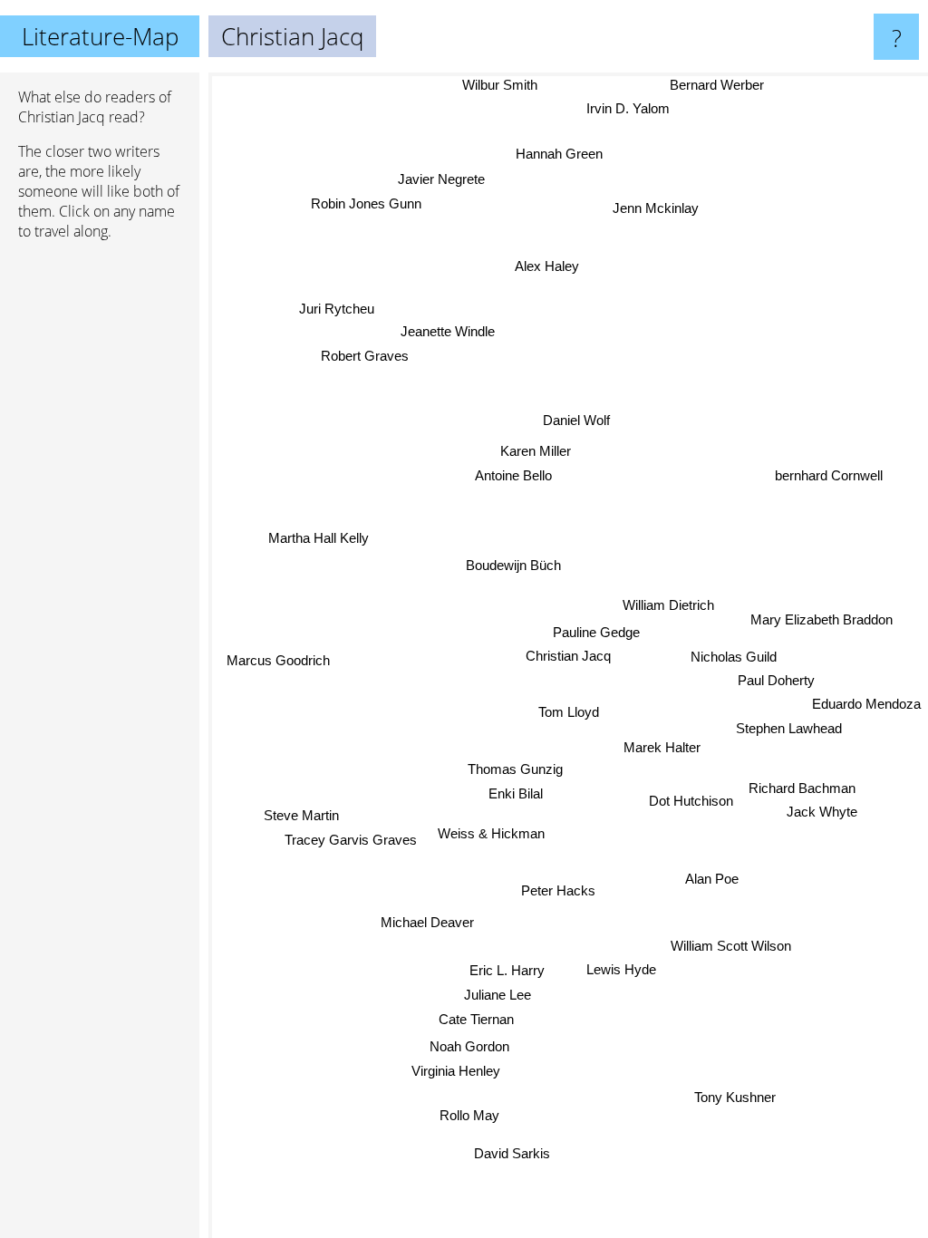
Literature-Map (100, 36)
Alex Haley (546, 266)
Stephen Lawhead (789, 726)
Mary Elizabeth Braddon (821, 621)
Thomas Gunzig (514, 769)
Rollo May (468, 1114)
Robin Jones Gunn (366, 203)
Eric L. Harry (507, 970)
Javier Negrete (441, 179)
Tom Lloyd (568, 712)
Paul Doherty (776, 678)
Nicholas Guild (734, 655)
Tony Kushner (734, 1099)
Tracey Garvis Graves (351, 839)
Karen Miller (534, 451)
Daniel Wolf (576, 420)
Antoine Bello (513, 475)
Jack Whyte (822, 809)
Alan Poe (713, 877)
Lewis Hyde (620, 967)
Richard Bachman (802, 785)
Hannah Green (560, 153)
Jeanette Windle (448, 331)
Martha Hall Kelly (318, 537)
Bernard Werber (717, 84)
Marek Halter (662, 749)
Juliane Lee (498, 994)
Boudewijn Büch (513, 566)
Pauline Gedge (596, 632)
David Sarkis (513, 1153)
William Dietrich (668, 605)
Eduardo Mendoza (866, 703)
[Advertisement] (99, 532)
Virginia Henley (456, 1070)
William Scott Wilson (730, 947)
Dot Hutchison (691, 800)
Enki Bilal (515, 793)
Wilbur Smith (500, 84)
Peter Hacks (559, 890)
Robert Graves (365, 355)
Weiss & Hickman (491, 833)
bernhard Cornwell (830, 477)
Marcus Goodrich (278, 661)
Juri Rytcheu (335, 310)
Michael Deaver (427, 922)
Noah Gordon (469, 1047)
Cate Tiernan (475, 1019)
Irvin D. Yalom (627, 108)
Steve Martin (301, 815)
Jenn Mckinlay (656, 208)
